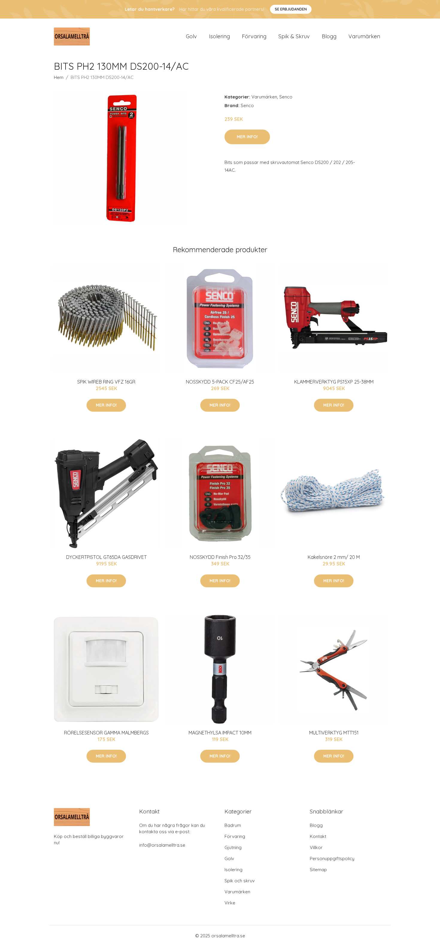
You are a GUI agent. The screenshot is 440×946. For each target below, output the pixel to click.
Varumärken (364, 36)
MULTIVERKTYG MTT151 (334, 733)
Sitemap (318, 869)
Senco (285, 97)
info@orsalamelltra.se (162, 845)
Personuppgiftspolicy (332, 858)
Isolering (219, 36)
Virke (229, 903)
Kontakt (318, 836)
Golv (191, 36)
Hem (58, 77)
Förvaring (254, 36)
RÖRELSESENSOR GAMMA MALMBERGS (106, 733)
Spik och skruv (239, 880)
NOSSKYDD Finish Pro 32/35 (220, 557)
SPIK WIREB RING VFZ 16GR (106, 382)
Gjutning (233, 847)
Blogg (329, 36)
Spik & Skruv (294, 36)
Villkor (316, 847)
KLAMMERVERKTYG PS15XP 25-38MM (334, 382)
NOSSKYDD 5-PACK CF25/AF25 (220, 382)
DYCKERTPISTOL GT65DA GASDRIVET (106, 557)
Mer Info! (247, 136)
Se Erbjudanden (291, 9)
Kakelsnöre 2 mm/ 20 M (334, 557)
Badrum (232, 825)
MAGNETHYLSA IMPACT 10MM (220, 733)
